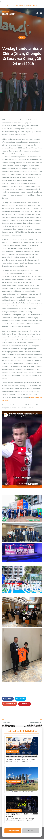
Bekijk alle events (13, 831)
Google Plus (11, 704)
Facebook (8, 699)
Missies (22, 37)
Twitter (21, 699)
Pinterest (25, 704)
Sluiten (30, 830)
